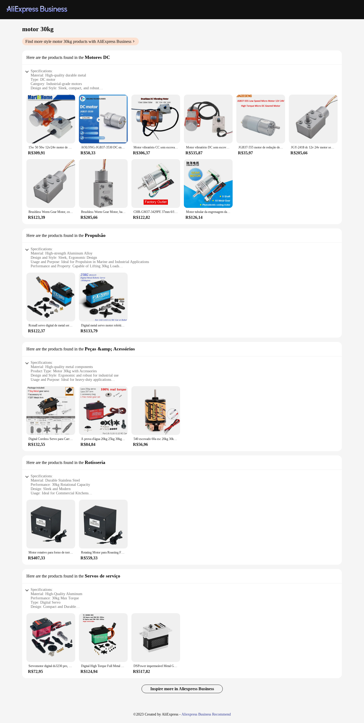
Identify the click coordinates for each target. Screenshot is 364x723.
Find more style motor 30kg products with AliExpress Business (78, 41)
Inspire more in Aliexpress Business (182, 688)
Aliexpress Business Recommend (206, 714)
